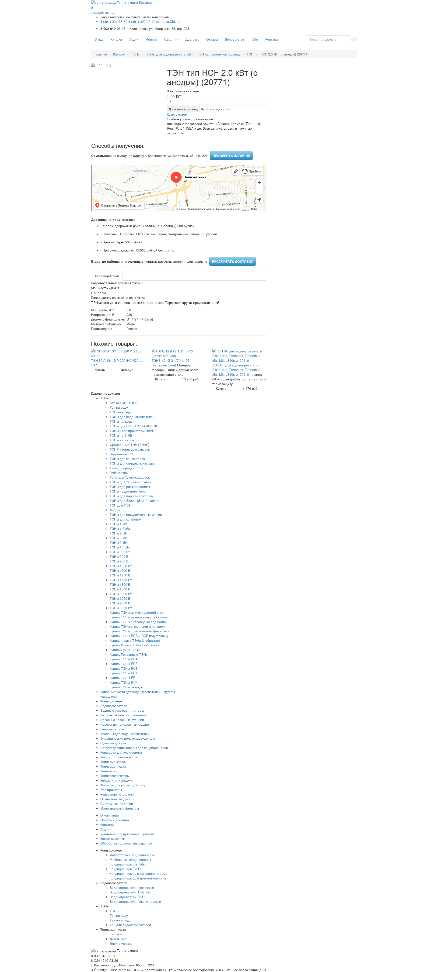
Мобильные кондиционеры (130, 859)
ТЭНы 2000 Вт (121, 593)
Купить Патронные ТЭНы (129, 654)
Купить (99, 369)
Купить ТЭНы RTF (123, 682)
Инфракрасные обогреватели (123, 715)
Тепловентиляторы (115, 775)
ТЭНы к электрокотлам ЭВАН (132, 430)
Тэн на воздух (120, 920)
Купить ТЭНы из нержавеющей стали (138, 617)
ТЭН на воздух (121, 412)
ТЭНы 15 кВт (119, 547)
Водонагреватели (113, 705)
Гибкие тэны (119, 472)
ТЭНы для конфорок (125, 519)
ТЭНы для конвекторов (127, 458)
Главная (100, 54)
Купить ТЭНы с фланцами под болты (138, 621)
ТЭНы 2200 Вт (121, 598)
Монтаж (151, 39)
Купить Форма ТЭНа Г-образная (134, 645)
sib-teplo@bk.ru (168, 21)
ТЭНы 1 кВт (118, 523)
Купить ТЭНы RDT (123, 673)
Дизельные (118, 938)
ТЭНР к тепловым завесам (130, 449)
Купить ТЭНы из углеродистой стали (137, 612)
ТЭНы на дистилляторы (128, 491)
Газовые (116, 934)
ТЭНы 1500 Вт (121, 579)
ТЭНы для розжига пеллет (130, 486)
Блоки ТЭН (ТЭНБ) (124, 402)
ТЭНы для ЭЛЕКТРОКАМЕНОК (133, 426)
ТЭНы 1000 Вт (121, 565)
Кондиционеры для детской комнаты (138, 878)
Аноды (115, 509)
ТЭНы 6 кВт (118, 537)
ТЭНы (135, 54)
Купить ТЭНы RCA (124, 659)
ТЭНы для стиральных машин (133, 463)
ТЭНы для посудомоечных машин (136, 514)
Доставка (192, 39)
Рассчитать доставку (232, 261)
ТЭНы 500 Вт (120, 556)
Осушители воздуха (115, 798)
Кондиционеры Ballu (125, 868)
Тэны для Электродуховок (130, 477)
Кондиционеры (111, 701)
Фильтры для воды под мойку (122, 784)
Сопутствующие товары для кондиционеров (134, 747)
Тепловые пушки (113, 766)
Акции (133, 39)
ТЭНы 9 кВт (118, 542)
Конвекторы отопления (118, 794)
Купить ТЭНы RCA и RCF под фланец (139, 635)
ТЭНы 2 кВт (118, 533)
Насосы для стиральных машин (124, 724)
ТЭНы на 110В (121, 435)
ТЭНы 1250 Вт (121, 575)
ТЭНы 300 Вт (120, 551)
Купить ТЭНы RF (122, 677)
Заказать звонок (112, 838)
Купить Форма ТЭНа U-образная (135, 640)
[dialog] (215, 109)
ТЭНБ (114, 910)
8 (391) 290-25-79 (141, 21)
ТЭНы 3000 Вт (121, 607)
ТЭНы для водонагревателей (168, 54)
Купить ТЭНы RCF (124, 663)
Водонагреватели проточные (132, 887)
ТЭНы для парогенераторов (131, 495)
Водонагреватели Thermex (130, 892)
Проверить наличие (231, 155)
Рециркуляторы (112, 729)
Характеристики (107, 275)
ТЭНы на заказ (121, 421)
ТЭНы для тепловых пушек (130, 481)
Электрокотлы (111, 789)
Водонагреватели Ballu (127, 896)
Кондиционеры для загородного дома (139, 873)
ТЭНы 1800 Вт (121, 589)
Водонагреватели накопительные (135, 901)
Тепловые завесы (113, 761)
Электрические (121, 943)
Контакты (272, 39)
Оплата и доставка (114, 819)
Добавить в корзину (183, 109)
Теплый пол (109, 771)
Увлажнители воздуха (116, 780)
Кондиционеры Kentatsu (128, 864)
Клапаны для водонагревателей (125, 733)
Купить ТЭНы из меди (126, 687)
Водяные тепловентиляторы (122, 710)
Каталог (116, 39)
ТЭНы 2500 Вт (121, 603)
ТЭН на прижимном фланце (219, 54)
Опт (255, 39)
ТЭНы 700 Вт (120, 561)
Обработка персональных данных (126, 843)
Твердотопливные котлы (119, 757)
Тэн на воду (119, 407)
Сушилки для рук (113, 743)
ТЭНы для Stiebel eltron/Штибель (135, 500)
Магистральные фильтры (119, 808)
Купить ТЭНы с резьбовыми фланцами (139, 631)
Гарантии (171, 39)
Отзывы (212, 39)
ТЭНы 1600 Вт (121, 584)
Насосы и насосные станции (122, 719)
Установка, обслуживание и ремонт (127, 833)
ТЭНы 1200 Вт (121, 570)
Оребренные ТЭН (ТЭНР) (129, 444)
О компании (109, 815)
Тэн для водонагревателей (130, 924)
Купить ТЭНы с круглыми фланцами (137, 626)
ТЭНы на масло (122, 440)
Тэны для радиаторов (126, 467)
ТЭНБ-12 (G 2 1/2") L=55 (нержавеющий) (170, 362)
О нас (98, 39)
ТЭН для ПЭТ (120, 505)
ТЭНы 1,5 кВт (120, 528)
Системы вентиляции (116, 803)
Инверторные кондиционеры (132, 854)
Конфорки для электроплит (121, 752)
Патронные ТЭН (122, 454)
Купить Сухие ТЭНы (125, 649)
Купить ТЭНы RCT (124, 668)
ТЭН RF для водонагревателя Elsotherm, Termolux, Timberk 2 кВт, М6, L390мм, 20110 (236, 370)
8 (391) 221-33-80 (113, 21)
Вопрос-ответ (235, 39)
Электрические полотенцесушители (127, 738)
